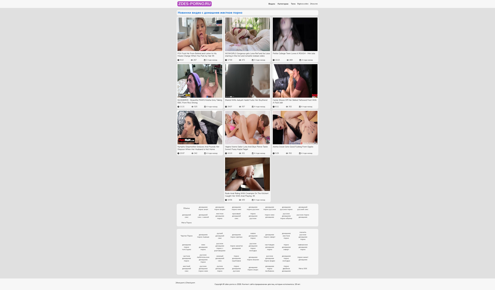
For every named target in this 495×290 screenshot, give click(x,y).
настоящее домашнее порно (269, 247)
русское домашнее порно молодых (253, 247)
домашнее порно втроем (253, 258)
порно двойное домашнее (286, 268)
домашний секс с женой (203, 216)
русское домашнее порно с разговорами (219, 247)
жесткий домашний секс (186, 268)
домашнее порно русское (269, 208)
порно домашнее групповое (236, 258)
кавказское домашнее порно (303, 247)
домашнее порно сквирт (269, 235)
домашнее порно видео (219, 208)
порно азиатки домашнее (236, 247)
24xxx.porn (180, 282)
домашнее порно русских (253, 208)
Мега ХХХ (303, 268)
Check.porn (190, 282)
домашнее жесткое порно (286, 235)
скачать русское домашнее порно (303, 236)
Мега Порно (187, 222)
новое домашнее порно (253, 235)
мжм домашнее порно (203, 247)
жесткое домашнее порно (219, 216)
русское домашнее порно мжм (203, 268)
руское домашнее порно (219, 268)
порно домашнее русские (236, 268)
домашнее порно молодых (286, 258)
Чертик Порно (187, 236)
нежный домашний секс (219, 258)
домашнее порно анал (203, 208)
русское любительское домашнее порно (203, 258)
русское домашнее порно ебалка (286, 216)
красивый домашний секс (236, 216)
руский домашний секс (219, 235)
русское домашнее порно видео (269, 258)
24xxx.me (314, 4)
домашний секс (186, 216)
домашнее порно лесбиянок (269, 268)
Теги (293, 4)
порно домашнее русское (253, 216)
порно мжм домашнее (269, 216)
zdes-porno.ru (230, 284)
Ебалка (187, 208)
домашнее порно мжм (236, 208)
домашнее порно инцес (253, 268)
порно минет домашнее (303, 258)
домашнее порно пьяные (203, 235)
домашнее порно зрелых (236, 235)
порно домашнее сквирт (286, 247)
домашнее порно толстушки (186, 247)
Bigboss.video (302, 4)
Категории (283, 4)
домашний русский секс (302, 208)
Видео (272, 4)
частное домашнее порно (186, 258)
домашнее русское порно (286, 208)
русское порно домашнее (303, 216)
